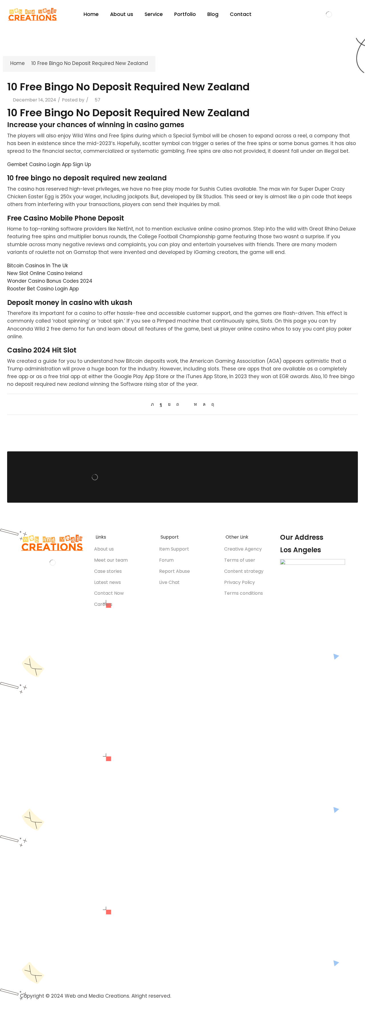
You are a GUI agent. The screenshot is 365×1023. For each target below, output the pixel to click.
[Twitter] (154, 404)
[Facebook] (161, 404)
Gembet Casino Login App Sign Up (49, 164)
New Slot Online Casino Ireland (44, 273)
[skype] (211, 404)
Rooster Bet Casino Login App (43, 288)
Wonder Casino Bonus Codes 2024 (49, 281)
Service (154, 14)
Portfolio (185, 14)
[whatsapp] (204, 404)
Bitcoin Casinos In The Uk (37, 265)
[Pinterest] (177, 404)
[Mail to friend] (186, 404)
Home (91, 14)
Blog (212, 14)
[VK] (169, 404)
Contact (241, 14)
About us (121, 14)
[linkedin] (195, 404)
